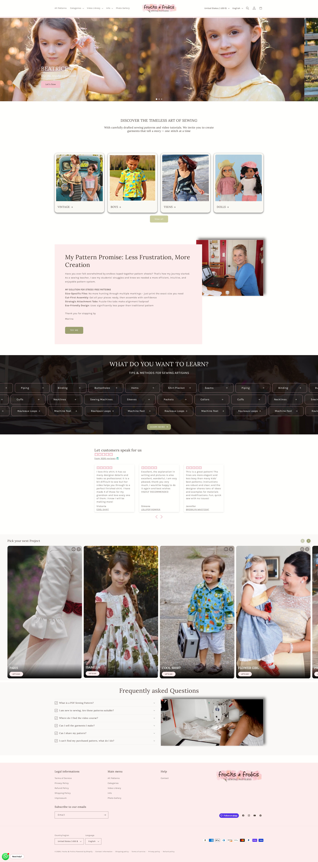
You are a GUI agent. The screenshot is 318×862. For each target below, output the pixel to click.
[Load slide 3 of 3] (161, 99)
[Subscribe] (105, 814)
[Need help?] (5, 856)
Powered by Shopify (84, 851)
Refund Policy (62, 788)
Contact (165, 778)
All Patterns (114, 778)
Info (110, 793)
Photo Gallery (114, 798)
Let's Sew (64, 84)
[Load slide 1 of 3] (156, 99)
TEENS (168, 207)
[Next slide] (309, 541)
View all (159, 219)
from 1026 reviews (105, 458)
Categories (113, 783)
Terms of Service (63, 778)
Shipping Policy (63, 793)
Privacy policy (154, 851)
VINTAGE (64, 207)
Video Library (114, 788)
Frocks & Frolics (69, 851)
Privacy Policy (62, 783)
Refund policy (169, 851)
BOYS (114, 207)
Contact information (104, 851)
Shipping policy (122, 851)
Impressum (61, 798)
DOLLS (221, 207)
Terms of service (138, 851)
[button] (76, 8)
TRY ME (74, 330)
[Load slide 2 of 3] (159, 99)
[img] (160, 454)
